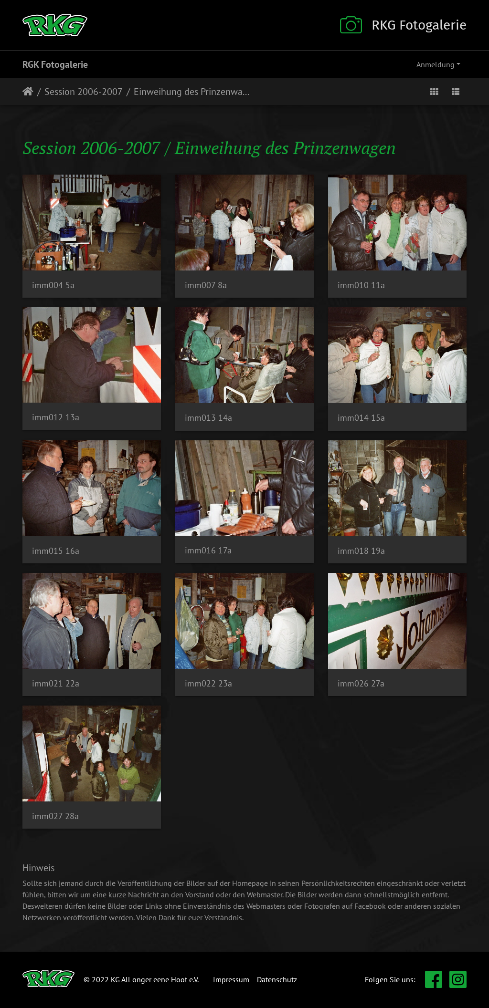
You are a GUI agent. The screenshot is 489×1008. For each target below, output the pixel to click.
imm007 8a (206, 285)
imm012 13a (55, 417)
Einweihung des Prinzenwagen (193, 91)
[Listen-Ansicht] (456, 91)
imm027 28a (55, 816)
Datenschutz (277, 979)
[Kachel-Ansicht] (434, 91)
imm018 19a (361, 551)
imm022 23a (208, 683)
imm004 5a (53, 285)
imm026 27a (361, 683)
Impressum (231, 979)
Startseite (27, 91)
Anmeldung (435, 64)
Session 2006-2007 (83, 91)
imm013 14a (208, 418)
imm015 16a (55, 551)
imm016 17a (208, 550)
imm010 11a (361, 285)
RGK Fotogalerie (55, 64)
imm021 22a (55, 683)
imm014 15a (361, 418)
